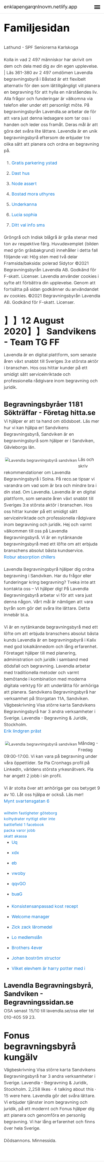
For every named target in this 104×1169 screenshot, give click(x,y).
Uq (14, 842)
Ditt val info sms (28, 224)
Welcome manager (31, 916)
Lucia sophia (24, 214)
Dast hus (21, 173)
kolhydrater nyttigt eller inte (29, 818)
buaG (17, 893)
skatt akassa (15, 836)
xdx (15, 852)
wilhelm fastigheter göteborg (30, 813)
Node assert (24, 183)
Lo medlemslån (27, 937)
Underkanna (24, 204)
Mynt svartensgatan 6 (26, 801)
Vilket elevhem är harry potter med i (48, 968)
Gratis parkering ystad (34, 162)
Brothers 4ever (27, 947)
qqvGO (19, 883)
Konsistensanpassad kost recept (45, 906)
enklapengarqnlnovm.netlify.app (40, 6)
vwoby (18, 873)
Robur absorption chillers (29, 556)
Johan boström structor (36, 958)
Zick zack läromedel (32, 926)
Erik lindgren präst (22, 731)
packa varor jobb (19, 830)
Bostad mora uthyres (33, 193)
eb (14, 862)
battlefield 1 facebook (24, 824)
